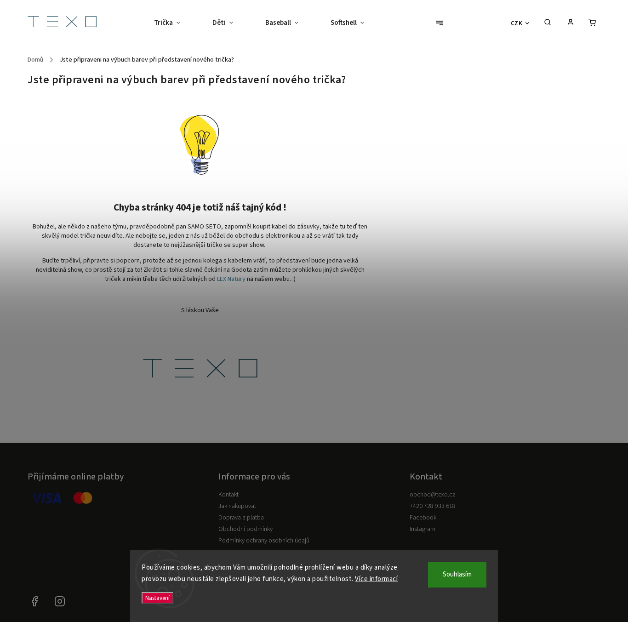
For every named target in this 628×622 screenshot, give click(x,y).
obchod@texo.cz (433, 494)
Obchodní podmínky (245, 529)
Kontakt (228, 494)
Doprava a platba (241, 517)
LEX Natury (231, 279)
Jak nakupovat (237, 506)
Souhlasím (457, 574)
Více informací (376, 579)
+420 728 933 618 (433, 506)
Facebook (423, 517)
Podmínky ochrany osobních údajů (263, 540)
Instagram (422, 529)
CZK (517, 23)
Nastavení (157, 597)
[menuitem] (175, 23)
